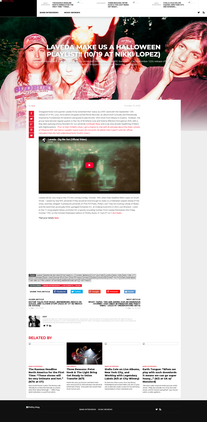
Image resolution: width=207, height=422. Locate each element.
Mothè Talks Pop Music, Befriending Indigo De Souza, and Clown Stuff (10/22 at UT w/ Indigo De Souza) (55, 304)
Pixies (86, 278)
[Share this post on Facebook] (31, 113)
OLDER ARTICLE (36, 299)
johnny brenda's (83, 275)
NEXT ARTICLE (133, 299)
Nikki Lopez (48, 278)
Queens (93, 278)
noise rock (59, 278)
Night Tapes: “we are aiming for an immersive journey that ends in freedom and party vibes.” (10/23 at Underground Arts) (114, 304)
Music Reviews (72, 12)
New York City (129, 275)
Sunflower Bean (93, 124)
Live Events (100, 3)
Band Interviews (45, 4)
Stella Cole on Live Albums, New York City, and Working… (173, 5)
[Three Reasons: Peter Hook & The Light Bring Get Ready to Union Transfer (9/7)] (136, 4)
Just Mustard (98, 275)
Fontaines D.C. (68, 275)
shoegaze (102, 278)
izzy (33, 106)
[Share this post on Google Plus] (31, 124)
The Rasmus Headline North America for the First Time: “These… (62, 5)
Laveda (108, 275)
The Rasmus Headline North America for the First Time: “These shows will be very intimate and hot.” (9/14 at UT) (46, 375)
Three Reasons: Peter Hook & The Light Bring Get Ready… (118, 5)
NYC (67, 278)
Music (78, 285)
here (56, 218)
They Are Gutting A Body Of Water (44, 280)
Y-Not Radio (116, 213)
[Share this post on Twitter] (31, 119)
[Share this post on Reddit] (31, 135)
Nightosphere (35, 278)
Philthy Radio (76, 278)
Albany (40, 275)
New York (117, 275)
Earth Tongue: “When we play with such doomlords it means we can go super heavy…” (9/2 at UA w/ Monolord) (160, 375)
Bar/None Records (52, 275)
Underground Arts (69, 280)
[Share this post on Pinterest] (31, 130)
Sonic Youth (113, 278)
